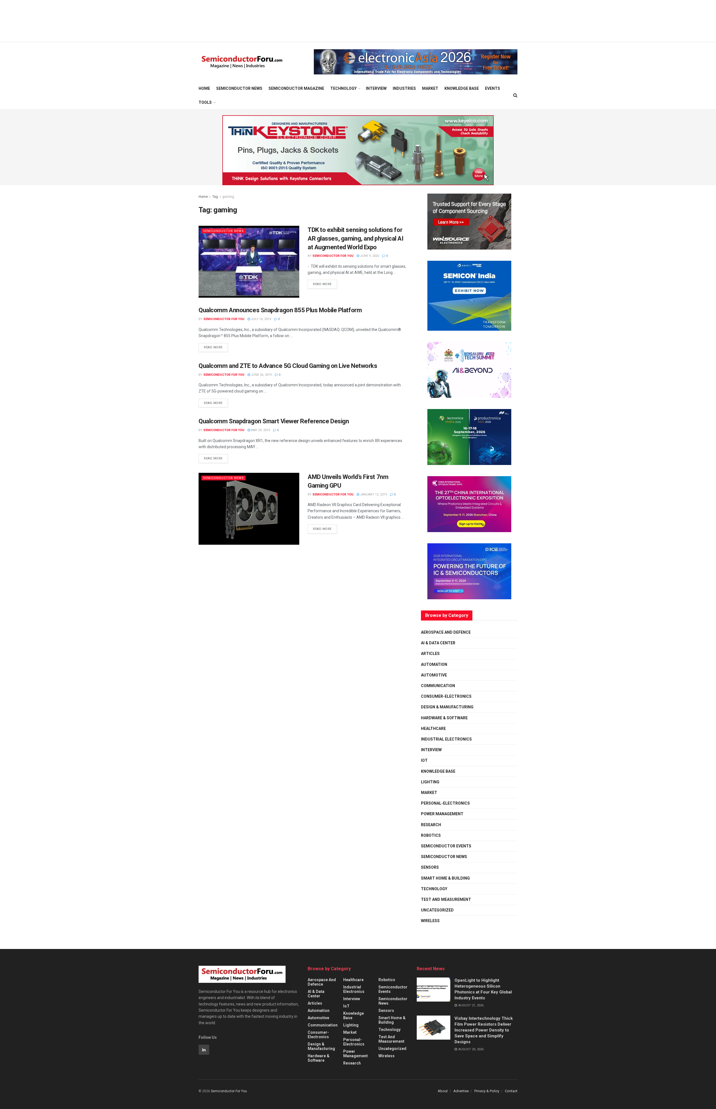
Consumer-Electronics (446, 696)
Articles (430, 653)
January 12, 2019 (373, 494)
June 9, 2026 (369, 256)
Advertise (461, 1091)
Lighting (430, 782)
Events (492, 88)
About (443, 1091)
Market (430, 88)
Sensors (430, 867)
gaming (228, 197)
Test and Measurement (446, 899)
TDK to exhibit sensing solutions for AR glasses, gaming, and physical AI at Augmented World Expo (356, 238)
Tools (205, 102)
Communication (438, 685)
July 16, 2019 (260, 319)
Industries (404, 88)
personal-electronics (445, 803)
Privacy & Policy (486, 1091)
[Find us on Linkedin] (204, 1050)
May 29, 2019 (260, 430)
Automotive (434, 675)
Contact (511, 1091)
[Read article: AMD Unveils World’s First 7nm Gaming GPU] (249, 509)
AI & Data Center (438, 643)
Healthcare (433, 728)
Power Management (442, 814)
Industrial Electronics (446, 739)
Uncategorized (437, 910)
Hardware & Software (444, 718)
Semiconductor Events (446, 846)
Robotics (431, 835)
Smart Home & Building (445, 878)
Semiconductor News (239, 88)
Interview (376, 88)
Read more (325, 283)
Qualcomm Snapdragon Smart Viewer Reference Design (274, 421)
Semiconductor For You (333, 256)
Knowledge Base (461, 88)
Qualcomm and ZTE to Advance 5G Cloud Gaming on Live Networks (288, 365)
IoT (424, 760)
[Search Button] (515, 95)
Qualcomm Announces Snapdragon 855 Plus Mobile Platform (280, 310)
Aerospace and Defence (446, 632)
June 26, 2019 (261, 375)
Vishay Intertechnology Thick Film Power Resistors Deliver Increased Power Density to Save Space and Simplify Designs (483, 1030)
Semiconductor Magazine (296, 88)
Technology (343, 88)
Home (204, 88)
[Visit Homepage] (242, 62)
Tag (215, 197)
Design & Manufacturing (447, 707)
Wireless (430, 920)
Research (431, 825)
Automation (434, 664)
